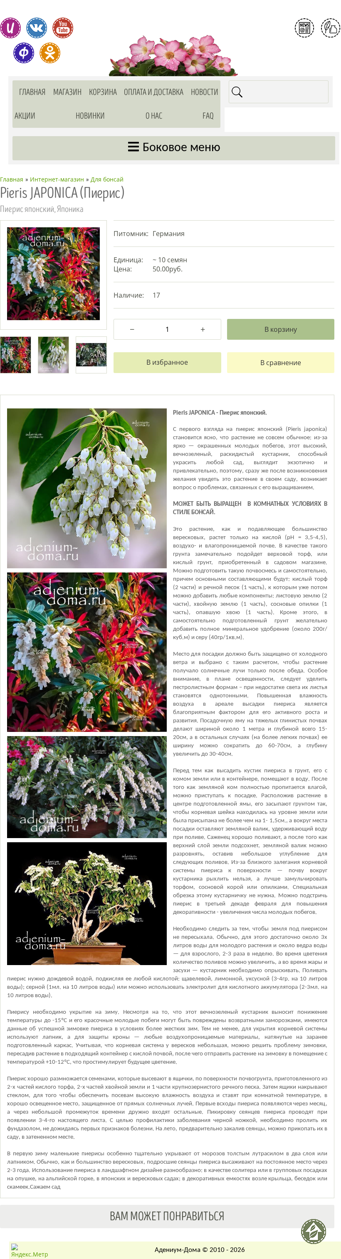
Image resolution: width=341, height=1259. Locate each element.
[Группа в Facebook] (23, 52)
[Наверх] (317, 1235)
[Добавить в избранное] (167, 362)
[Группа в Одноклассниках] (50, 52)
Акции (25, 116)
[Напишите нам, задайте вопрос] (330, 27)
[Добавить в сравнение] (281, 362)
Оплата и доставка (153, 92)
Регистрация (318, 47)
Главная (32, 92)
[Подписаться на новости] (304, 27)
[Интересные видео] (62, 27)
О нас (154, 116)
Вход (317, 62)
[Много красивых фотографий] (10, 27)
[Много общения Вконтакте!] (36, 27)
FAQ (208, 116)
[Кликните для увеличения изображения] (53, 273)
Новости (204, 92)
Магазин (67, 92)
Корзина (103, 92)
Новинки (90, 116)
